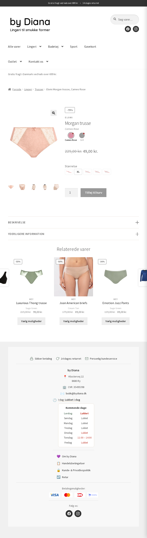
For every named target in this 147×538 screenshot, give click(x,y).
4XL (107, 171)
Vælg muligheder (31, 321)
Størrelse (71, 166)
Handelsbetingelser (71, 463)
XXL (87, 171)
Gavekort (90, 46)
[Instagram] (136, 29)
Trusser (39, 89)
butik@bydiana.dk (76, 393)
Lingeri (31, 46)
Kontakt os (36, 61)
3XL (97, 171)
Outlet (12, 61)
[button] (54, 113)
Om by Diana (66, 456)
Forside (16, 89)
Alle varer (14, 46)
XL (78, 171)
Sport (74, 46)
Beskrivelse (17, 222)
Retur (62, 477)
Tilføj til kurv (93, 192)
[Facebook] (128, 29)
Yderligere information (26, 234)
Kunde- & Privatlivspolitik (74, 470)
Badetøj (53, 46)
